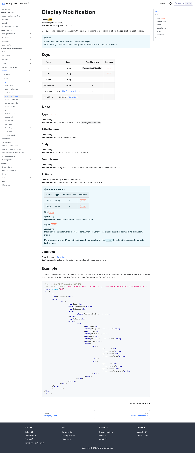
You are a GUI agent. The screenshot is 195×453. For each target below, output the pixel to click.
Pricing (28, 439)
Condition (73, 97)
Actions (159, 31)
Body (159, 25)
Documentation (106, 432)
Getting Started (68, 435)
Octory (28, 432)
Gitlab (101, 439)
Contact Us (141, 435)
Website (23, 3)
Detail (157, 15)
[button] (17, 34)
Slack (101, 435)
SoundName (161, 28)
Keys (157, 12)
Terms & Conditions (33, 443)
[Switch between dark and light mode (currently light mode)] (170, 3)
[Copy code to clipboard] (147, 284)
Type (161, 18)
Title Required (161, 21)
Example (158, 38)
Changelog (66, 439)
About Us (140, 432)
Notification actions (70, 91)
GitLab (162, 3)
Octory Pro (29, 435)
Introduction (67, 432)
